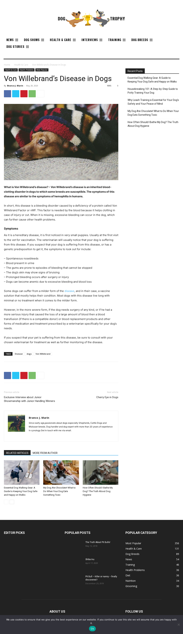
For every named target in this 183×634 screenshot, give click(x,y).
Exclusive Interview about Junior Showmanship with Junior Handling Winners (29, 399)
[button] (8, 54)
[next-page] (12, 502)
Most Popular (41, 70)
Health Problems (26, 70)
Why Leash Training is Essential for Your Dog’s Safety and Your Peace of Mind (153, 102)
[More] (40, 93)
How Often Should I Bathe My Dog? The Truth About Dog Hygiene (98, 491)
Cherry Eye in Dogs (107, 397)
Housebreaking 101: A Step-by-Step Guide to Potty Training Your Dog (153, 90)
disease (69, 291)
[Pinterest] (24, 93)
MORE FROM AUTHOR (45, 453)
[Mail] (32, 436)
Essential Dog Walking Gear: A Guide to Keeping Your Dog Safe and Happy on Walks (20, 491)
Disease (19, 353)
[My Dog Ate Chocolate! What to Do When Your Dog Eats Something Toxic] (61, 472)
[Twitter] (15, 93)
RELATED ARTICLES (17, 453)
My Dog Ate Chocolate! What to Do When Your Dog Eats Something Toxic (59, 491)
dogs (29, 353)
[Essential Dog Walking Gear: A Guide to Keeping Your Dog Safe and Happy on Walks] (21, 472)
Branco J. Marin (15, 85)
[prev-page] (6, 502)
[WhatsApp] (32, 93)
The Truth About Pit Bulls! (97, 542)
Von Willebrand (43, 353)
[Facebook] (7, 93)
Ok (92, 628)
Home (7, 64)
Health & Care (21, 64)
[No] (178, 624)
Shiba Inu (89, 559)
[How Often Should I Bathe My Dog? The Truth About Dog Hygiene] (100, 472)
